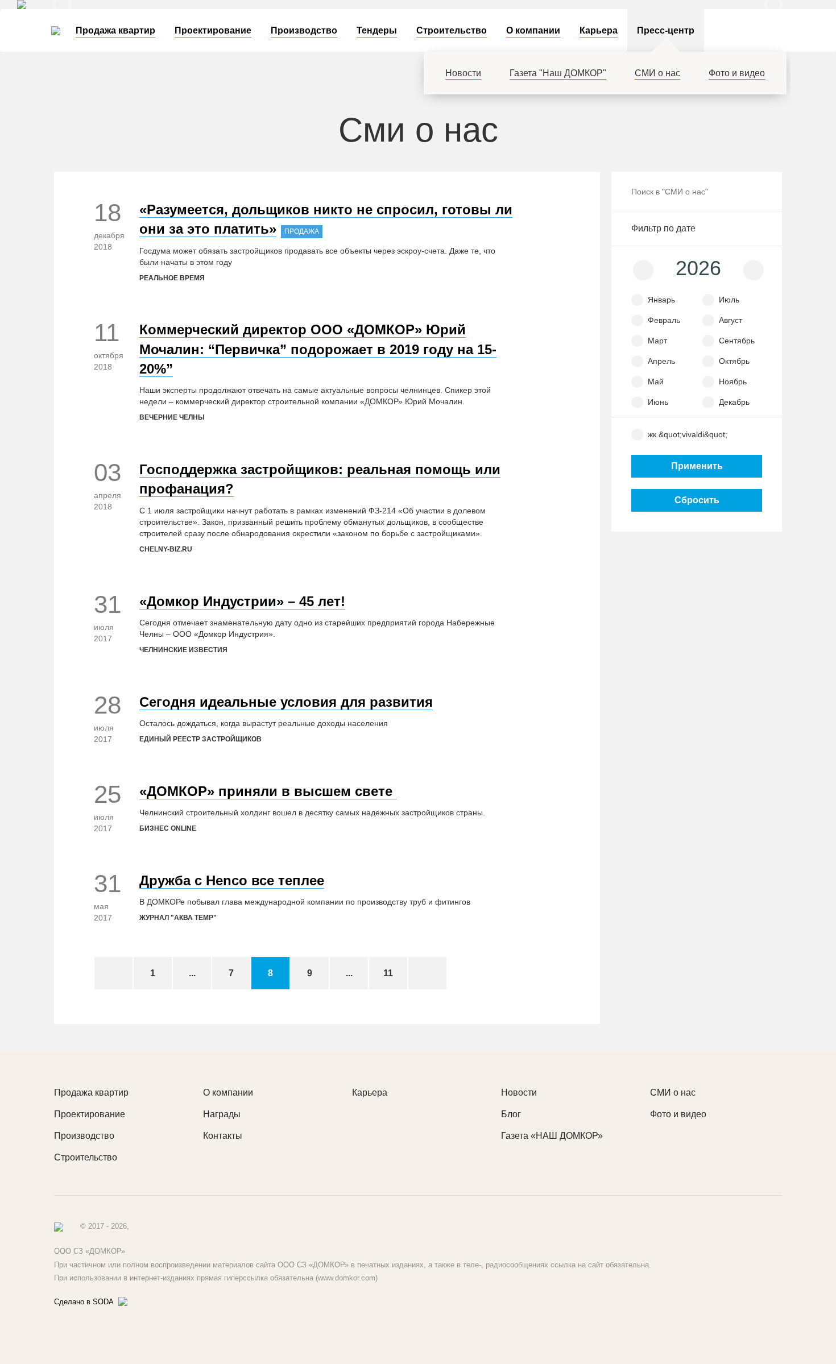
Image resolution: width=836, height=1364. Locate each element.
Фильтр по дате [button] (663, 228)
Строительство (451, 30)
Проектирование (213, 30)
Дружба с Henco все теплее (231, 880)
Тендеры (377, 30)
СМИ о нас (657, 73)
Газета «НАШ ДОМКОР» (552, 1136)
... (192, 973)
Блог (511, 1114)
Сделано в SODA (84, 1301)
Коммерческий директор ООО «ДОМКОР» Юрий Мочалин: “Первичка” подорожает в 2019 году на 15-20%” (317, 349)
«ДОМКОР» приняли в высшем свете (267, 791)
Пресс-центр (665, 30)
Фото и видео (737, 73)
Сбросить (696, 500)
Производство (304, 30)
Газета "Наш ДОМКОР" (558, 73)
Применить (697, 466)
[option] (418, 4)
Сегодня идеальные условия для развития (286, 702)
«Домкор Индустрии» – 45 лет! (242, 601)
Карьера (599, 30)
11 (388, 973)
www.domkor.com (346, 1278)
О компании (533, 30)
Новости (463, 73)
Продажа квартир (115, 30)
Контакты (222, 1136)
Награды (222, 1114)
